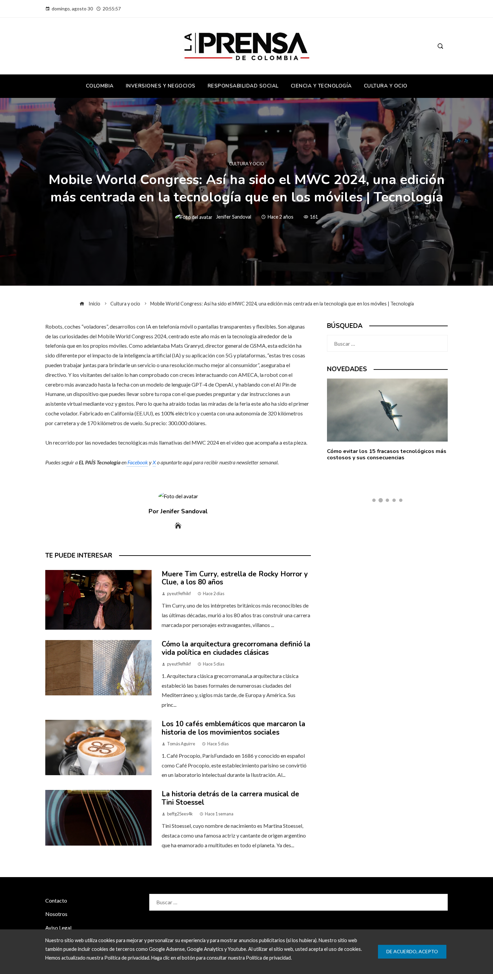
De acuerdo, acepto (412, 951)
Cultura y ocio (246, 164)
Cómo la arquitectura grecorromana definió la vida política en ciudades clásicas (236, 648)
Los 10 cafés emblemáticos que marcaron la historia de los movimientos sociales (233, 728)
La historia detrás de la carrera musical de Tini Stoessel (230, 798)
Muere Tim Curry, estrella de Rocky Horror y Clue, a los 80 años (235, 578)
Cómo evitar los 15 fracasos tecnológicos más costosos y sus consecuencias (386, 454)
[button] (374, 500)
